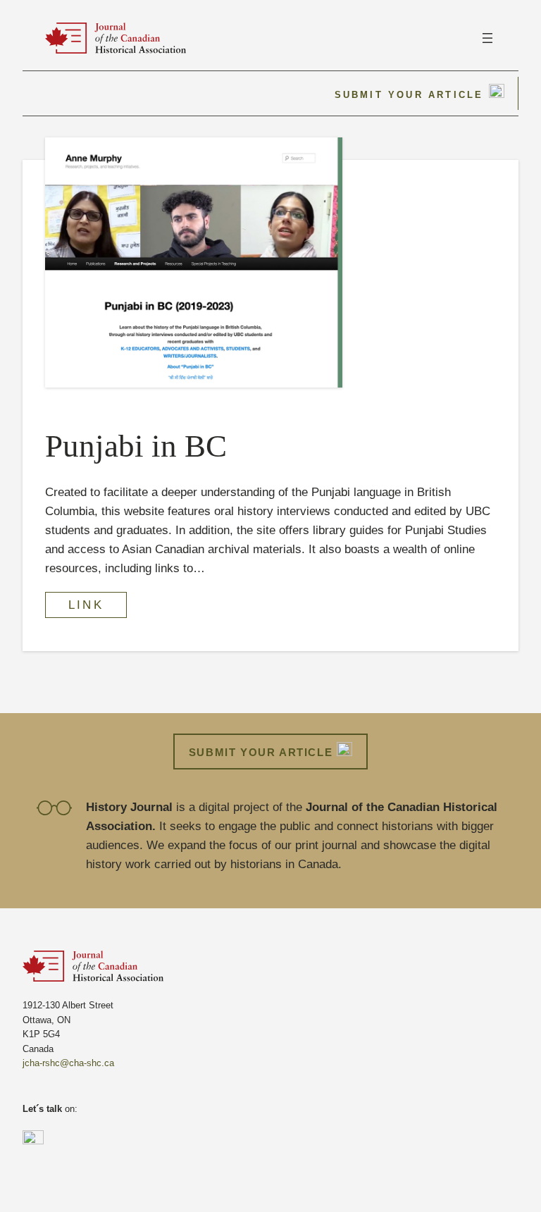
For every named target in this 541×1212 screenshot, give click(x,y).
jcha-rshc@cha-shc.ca (68, 1063)
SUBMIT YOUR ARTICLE (263, 752)
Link (86, 605)
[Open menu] (487, 38)
